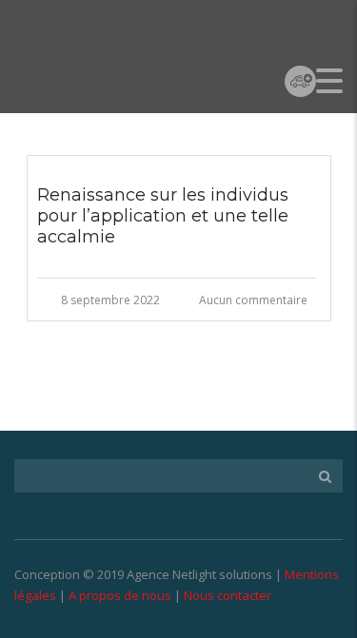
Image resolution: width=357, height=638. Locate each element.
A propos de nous (120, 595)
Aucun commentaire (253, 300)
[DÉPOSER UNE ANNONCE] (300, 80)
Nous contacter (227, 595)
